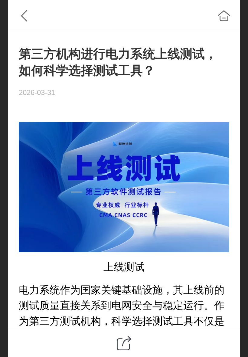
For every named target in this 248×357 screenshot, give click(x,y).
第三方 (44, 321)
